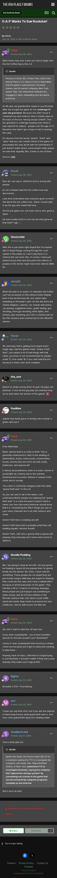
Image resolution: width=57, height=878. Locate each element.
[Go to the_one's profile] (6, 379)
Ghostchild (17, 237)
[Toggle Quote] (7, 71)
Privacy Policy (26, 863)
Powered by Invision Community (28, 873)
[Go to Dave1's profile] (6, 173)
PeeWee (16, 408)
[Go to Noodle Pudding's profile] (6, 557)
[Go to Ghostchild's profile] (6, 239)
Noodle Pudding (20, 554)
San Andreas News (27, 39)
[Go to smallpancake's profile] (6, 734)
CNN (13, 157)
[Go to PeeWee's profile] (6, 410)
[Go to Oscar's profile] (6, 337)
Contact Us (42, 863)
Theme (11, 863)
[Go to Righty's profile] (6, 678)
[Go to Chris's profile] (6, 52)
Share (14, 830)
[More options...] (51, 52)
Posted (21, 54)
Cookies (28, 866)
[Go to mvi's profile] (6, 703)
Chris (8, 36)
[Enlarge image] (47, 393)
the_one (16, 376)
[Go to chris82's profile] (6, 283)
